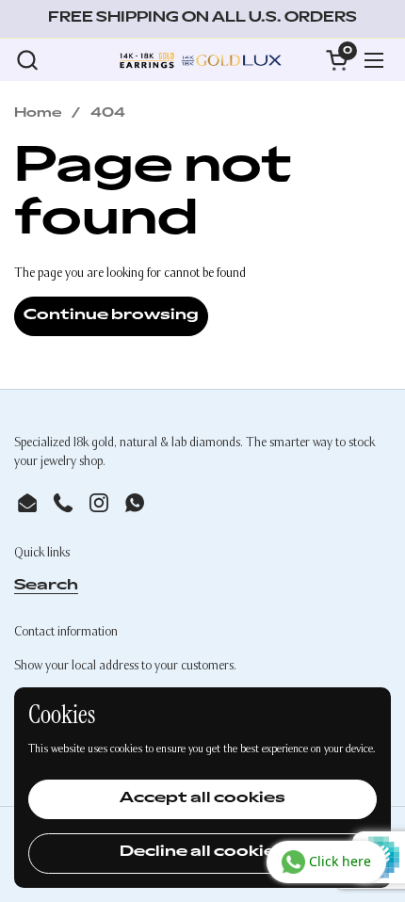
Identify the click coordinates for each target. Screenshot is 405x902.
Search (46, 586)
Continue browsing (111, 316)
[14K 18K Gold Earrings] (200, 60)
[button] (27, 60)
